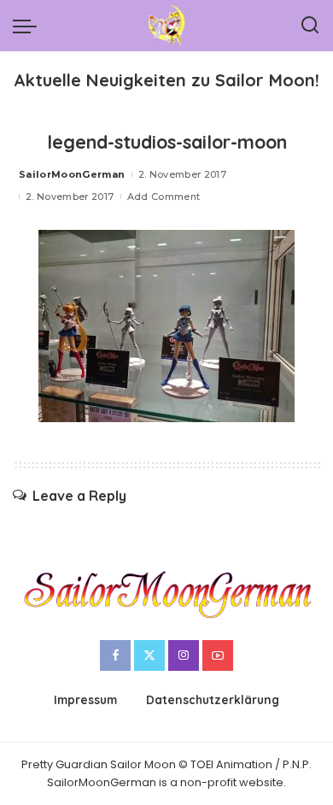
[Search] (310, 25)
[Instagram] (183, 655)
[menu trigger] (29, 25)
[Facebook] (115, 655)
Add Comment (164, 197)
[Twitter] (149, 655)
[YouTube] (217, 655)
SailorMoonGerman (72, 174)
